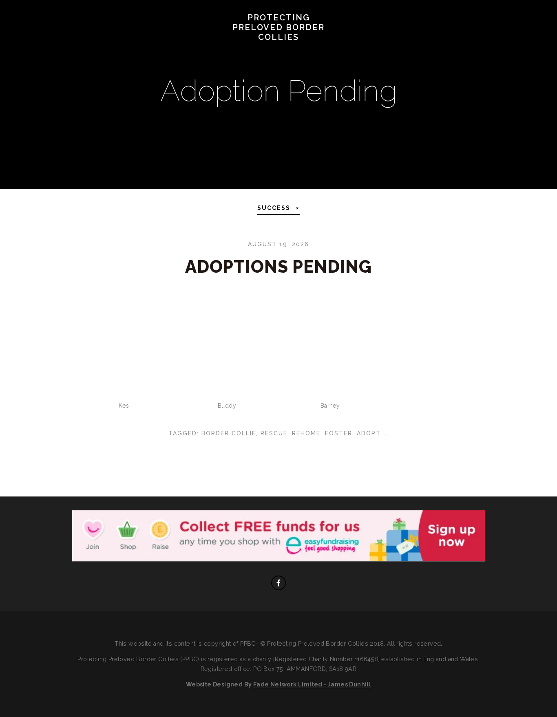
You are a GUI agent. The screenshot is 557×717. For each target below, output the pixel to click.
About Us (142, 49)
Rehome (306, 433)
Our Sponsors (387, 49)
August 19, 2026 (278, 244)
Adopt (368, 433)
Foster (338, 433)
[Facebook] (278, 583)
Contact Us (452, 49)
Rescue (274, 433)
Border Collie (228, 433)
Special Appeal (81, 49)
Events (332, 49)
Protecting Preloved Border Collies (278, 27)
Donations (284, 49)
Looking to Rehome (211, 49)
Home (28, 49)
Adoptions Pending (278, 267)
